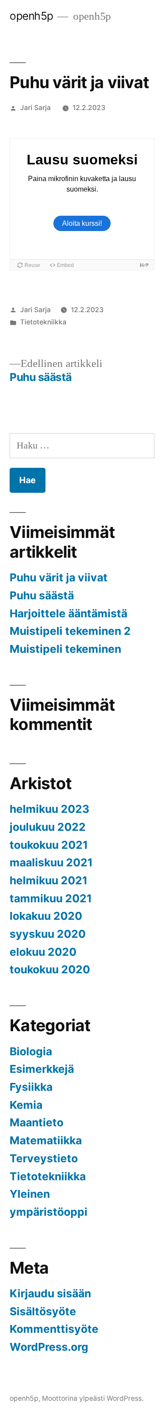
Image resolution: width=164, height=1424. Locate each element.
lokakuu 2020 (46, 915)
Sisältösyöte (43, 1311)
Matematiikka (46, 1140)
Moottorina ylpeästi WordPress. (92, 1398)
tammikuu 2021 (51, 898)
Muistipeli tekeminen (65, 648)
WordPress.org (49, 1346)
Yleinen (30, 1193)
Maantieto (36, 1122)
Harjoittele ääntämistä (68, 613)
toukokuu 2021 (49, 844)
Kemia (26, 1104)
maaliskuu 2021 (51, 862)
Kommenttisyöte (54, 1328)
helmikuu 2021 (48, 880)
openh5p (31, 15)
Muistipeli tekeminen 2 (70, 630)
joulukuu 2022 (48, 826)
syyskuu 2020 (48, 933)
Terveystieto (44, 1158)
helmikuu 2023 (49, 808)
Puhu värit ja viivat (59, 577)
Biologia (31, 1051)
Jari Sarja (35, 107)
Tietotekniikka (43, 322)
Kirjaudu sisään (50, 1293)
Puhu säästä (42, 595)
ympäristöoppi (48, 1211)
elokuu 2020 (43, 951)
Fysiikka (31, 1086)
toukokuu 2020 (50, 969)
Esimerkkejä (42, 1068)
